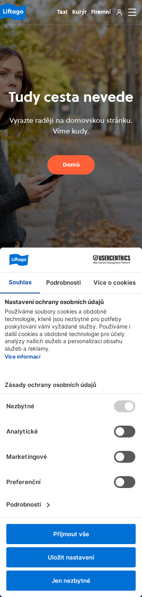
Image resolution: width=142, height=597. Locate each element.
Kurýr (79, 12)
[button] (130, 12)
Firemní (101, 12)
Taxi (62, 12)
